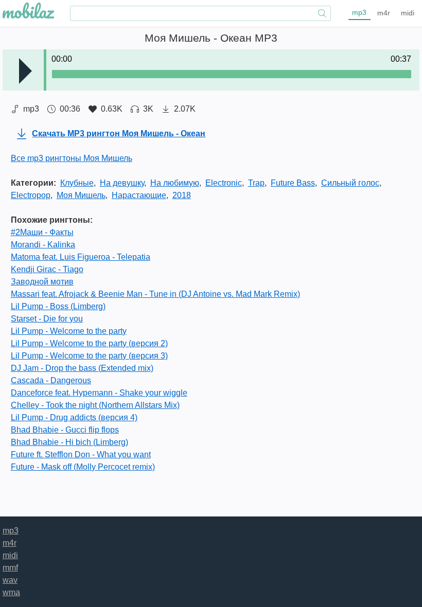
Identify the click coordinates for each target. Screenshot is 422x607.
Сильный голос (350, 182)
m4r (383, 13)
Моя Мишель (81, 195)
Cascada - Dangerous (51, 380)
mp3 (359, 12)
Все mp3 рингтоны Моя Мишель (71, 158)
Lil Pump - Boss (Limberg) (58, 306)
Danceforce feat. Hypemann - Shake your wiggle (99, 392)
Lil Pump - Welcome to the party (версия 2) (89, 343)
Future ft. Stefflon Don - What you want (81, 454)
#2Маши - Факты (42, 232)
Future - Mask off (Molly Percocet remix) (83, 466)
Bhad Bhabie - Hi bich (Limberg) (69, 442)
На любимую (174, 182)
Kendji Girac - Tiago (47, 269)
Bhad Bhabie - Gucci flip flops (65, 429)
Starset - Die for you (47, 318)
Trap (256, 182)
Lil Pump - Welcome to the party (69, 331)
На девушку (122, 182)
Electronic (223, 182)
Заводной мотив (42, 281)
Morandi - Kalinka (43, 244)
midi (407, 13)
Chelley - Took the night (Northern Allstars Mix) (95, 405)
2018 (181, 195)
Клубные (77, 182)
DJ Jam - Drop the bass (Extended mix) (82, 368)
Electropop (30, 195)
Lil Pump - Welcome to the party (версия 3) (89, 355)
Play (25, 71)
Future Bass (293, 182)
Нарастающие (139, 195)
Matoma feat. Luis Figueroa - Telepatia (80, 257)
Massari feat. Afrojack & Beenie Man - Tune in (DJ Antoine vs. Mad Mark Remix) (155, 294)
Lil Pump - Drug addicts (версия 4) (74, 417)
